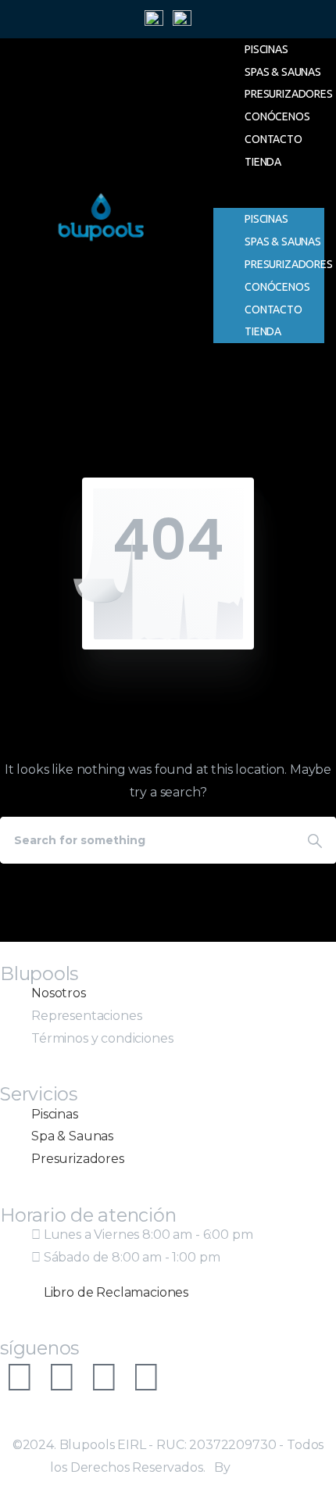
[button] (268, 197)
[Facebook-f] (61, 1377)
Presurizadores (289, 94)
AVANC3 (260, 1467)
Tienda (263, 162)
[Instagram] (19, 1377)
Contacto (273, 139)
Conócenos (277, 116)
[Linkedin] (146, 1377)
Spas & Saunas (283, 72)
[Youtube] (103, 1377)
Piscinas (266, 49)
